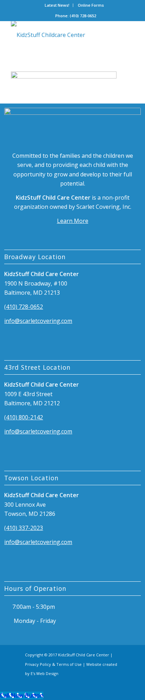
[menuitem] (57, 5)
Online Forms (91, 5)
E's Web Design (44, 673)
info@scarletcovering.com (38, 321)
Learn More (72, 221)
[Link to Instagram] (114, 682)
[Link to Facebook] (102, 682)
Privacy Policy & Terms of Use (53, 664)
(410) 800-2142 (23, 417)
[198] (60, 35)
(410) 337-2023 (23, 528)
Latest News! (57, 5)
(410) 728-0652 (23, 307)
